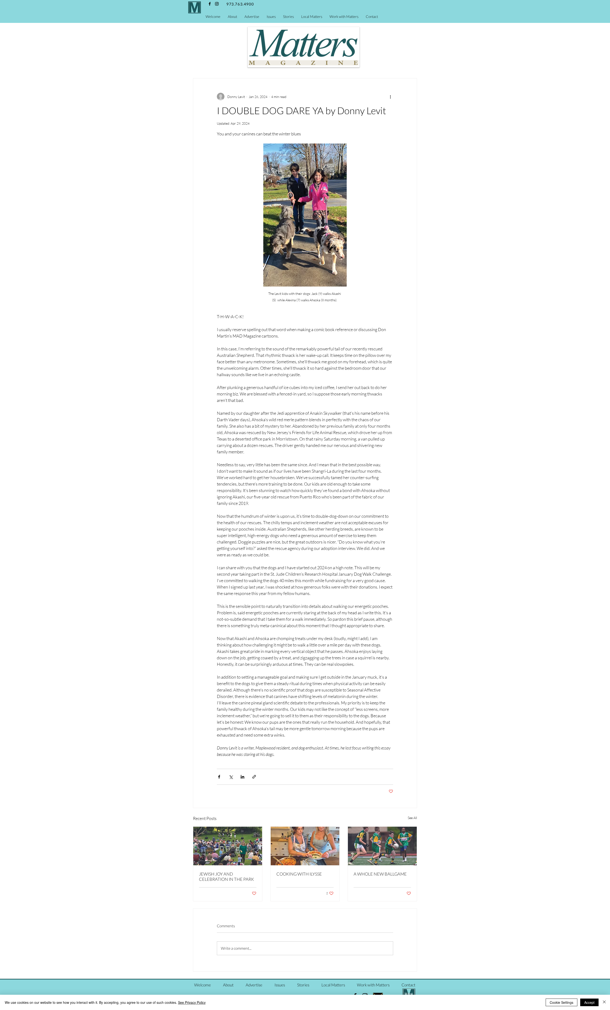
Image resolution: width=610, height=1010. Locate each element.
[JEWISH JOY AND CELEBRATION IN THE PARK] (227, 846)
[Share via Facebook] (219, 776)
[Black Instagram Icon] (216, 3)
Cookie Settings (561, 1002)
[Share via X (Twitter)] (231, 776)
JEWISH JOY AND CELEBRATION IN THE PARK (226, 876)
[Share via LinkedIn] (242, 776)
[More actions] (390, 96)
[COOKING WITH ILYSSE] (305, 846)
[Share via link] (254, 776)
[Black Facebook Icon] (209, 3)
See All (412, 818)
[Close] (604, 1002)
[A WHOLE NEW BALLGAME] (382, 846)
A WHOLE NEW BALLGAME (380, 874)
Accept (589, 1002)
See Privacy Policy (192, 1002)
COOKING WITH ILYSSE (299, 874)
